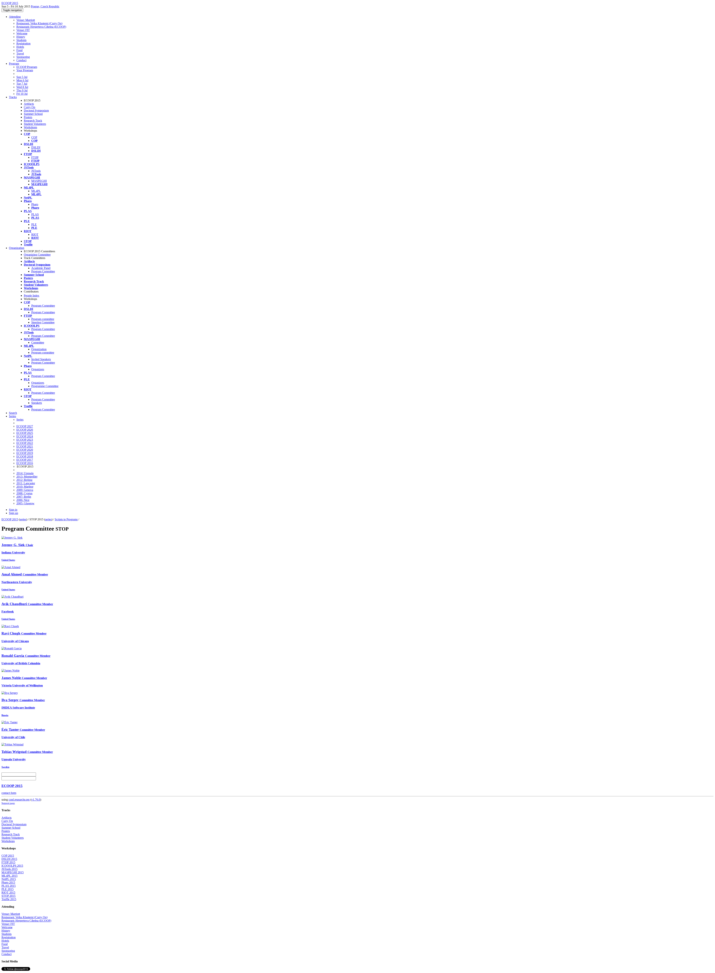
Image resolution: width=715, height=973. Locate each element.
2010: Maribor (24, 486)
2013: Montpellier (26, 476)
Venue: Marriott (25, 20)
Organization (16, 247)
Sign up (13, 513)
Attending (15, 16)
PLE (34, 224)
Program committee (42, 319)
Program (14, 63)
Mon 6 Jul (22, 80)
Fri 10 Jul (22, 93)
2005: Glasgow (25, 503)
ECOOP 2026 (24, 429)
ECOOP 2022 (24, 443)
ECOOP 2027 (24, 426)
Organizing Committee (37, 254)
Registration (23, 43)
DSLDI (35, 147)
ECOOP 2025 (24, 433)
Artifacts (29, 103)
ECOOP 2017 (24, 459)
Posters (28, 117)
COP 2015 (7, 855)
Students (21, 40)
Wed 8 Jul (22, 87)
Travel (20, 53)
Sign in (13, 509)
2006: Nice (22, 500)
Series (19, 419)
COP (34, 137)
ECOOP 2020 (24, 449)
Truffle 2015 (8, 899)
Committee (37, 342)
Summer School (33, 113)
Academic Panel (40, 268)
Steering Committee (43, 322)
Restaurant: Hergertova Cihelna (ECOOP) (41, 26)
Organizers (37, 369)
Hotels (20, 46)
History (20, 36)
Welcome (21, 33)
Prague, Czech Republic (45, 6)
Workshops (30, 127)
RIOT (34, 234)
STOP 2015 (8, 895)
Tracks (13, 97)
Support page (8, 803)
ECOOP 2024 (24, 436)
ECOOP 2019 (24, 453)
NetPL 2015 (8, 879)
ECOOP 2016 (24, 463)
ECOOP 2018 (24, 456)
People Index (31, 295)
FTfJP (35, 157)
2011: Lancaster (25, 483)
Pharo (34, 204)
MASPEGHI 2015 (12, 872)
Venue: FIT (23, 30)
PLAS (35, 214)
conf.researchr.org (19, 799)
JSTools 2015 (9, 869)
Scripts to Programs (66, 519)
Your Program (24, 70)
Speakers (36, 402)
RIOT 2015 (8, 892)
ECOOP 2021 (24, 446)
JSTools (36, 170)
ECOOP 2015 (9, 519)
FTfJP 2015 (8, 862)
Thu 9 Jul (22, 90)
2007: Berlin (23, 496)
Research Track (33, 120)
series (23, 519)
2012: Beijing (24, 479)
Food (19, 50)
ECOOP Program (26, 67)
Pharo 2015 (8, 882)
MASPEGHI (39, 180)
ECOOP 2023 (24, 439)
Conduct (21, 60)
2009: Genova (24, 490)
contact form (8, 792)
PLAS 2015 (8, 885)
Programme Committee (44, 386)
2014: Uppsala (25, 473)
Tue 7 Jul (21, 83)
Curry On (29, 107)
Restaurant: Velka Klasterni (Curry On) (39, 23)
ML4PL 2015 (9, 875)
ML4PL (36, 191)
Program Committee (43, 271)
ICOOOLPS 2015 (12, 865)
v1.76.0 (35, 799)
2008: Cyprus (24, 493)
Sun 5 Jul (21, 77)
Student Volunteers (35, 123)
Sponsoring (23, 56)
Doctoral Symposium (36, 110)
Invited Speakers (41, 359)
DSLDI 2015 (9, 859)
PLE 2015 (7, 889)
